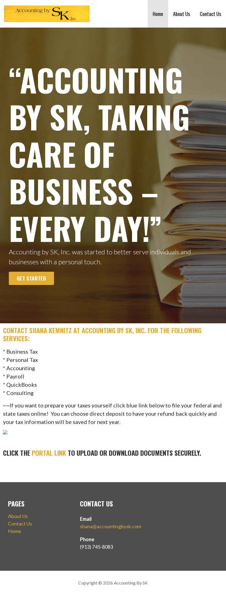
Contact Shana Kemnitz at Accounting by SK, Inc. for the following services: (102, 334)
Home (158, 13)
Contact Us (210, 13)
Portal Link (49, 453)
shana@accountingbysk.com (110, 526)
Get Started (31, 278)
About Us (181, 13)
